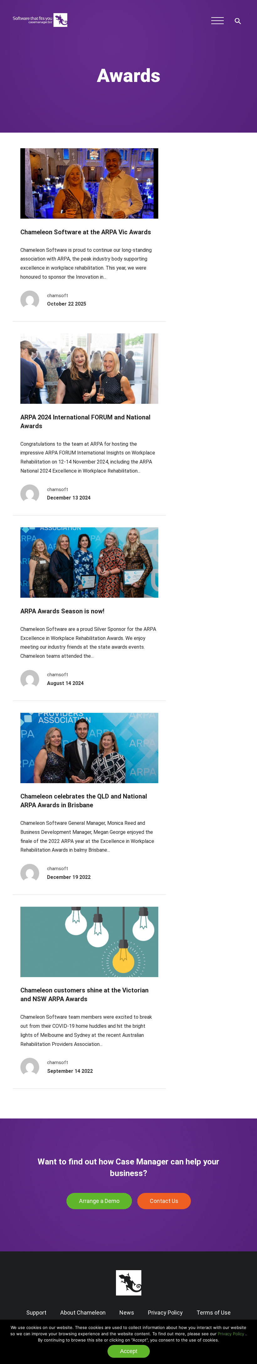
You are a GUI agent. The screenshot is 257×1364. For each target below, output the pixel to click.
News (126, 1312)
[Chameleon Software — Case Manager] (40, 29)
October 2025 (211, 180)
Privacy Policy (231, 1333)
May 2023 (206, 305)
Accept (128, 1351)
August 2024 (209, 228)
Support (36, 1312)
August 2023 (209, 295)
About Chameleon (83, 1312)
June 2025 (206, 190)
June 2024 (206, 238)
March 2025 (208, 199)
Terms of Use (214, 1312)
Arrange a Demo (99, 1201)
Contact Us (164, 1201)
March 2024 (208, 247)
